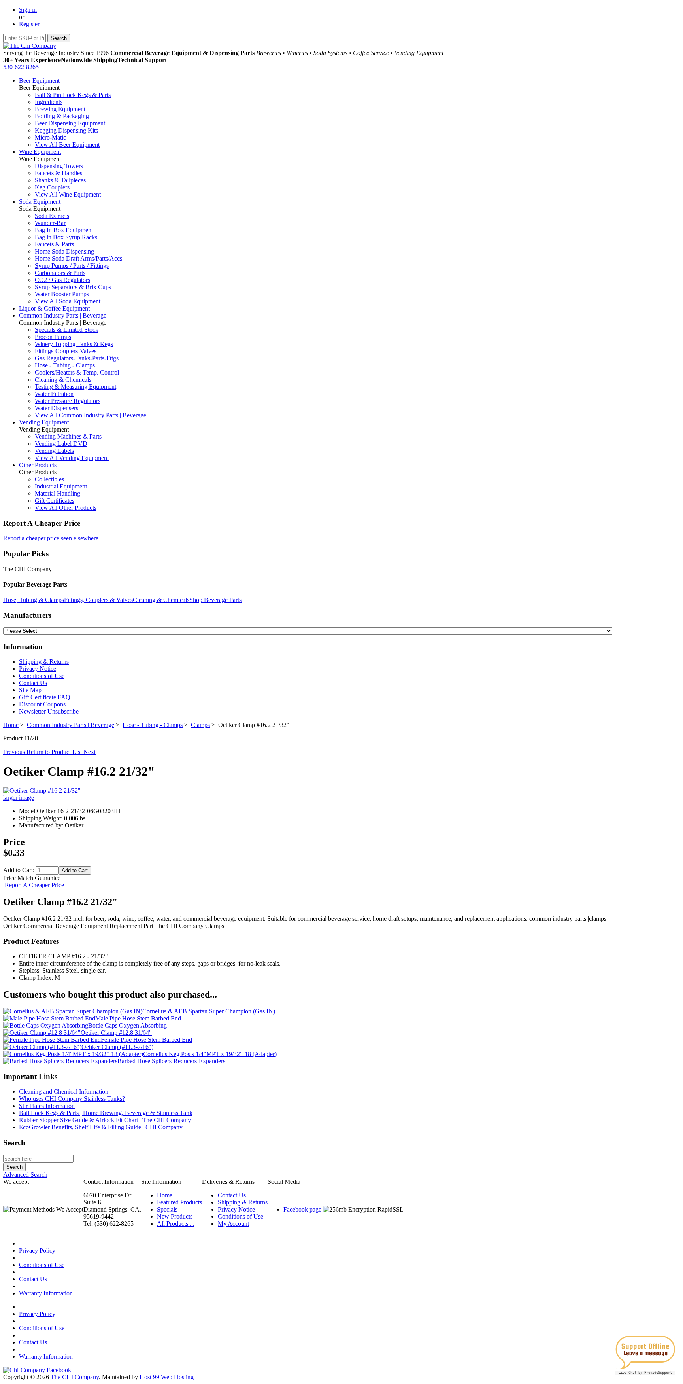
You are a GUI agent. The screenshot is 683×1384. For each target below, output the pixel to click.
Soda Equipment (39, 201)
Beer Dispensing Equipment (70, 123)
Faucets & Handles (58, 173)
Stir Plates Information (47, 1105)
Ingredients (48, 101)
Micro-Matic (50, 137)
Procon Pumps (53, 336)
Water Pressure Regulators (67, 401)
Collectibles (49, 479)
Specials (167, 1209)
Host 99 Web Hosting (167, 1377)
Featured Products (179, 1202)
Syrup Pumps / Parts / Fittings (72, 265)
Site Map (30, 690)
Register (29, 24)
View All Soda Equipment (67, 301)
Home (11, 724)
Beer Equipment (39, 80)
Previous (14, 751)
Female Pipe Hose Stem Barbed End (146, 1039)
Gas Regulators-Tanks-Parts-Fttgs (77, 358)
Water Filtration (54, 393)
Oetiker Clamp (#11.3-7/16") (117, 1046)
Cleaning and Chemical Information (63, 1091)
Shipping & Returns (44, 661)
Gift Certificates (54, 500)
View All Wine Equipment (68, 194)
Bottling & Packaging (62, 116)
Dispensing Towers (59, 166)
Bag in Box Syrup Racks (66, 237)
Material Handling (57, 493)
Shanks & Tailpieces (60, 180)
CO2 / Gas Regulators (62, 279)
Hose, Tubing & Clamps (33, 599)
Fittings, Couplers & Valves (98, 599)
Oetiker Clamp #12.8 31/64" (116, 1032)
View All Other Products (65, 507)
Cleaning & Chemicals (63, 379)
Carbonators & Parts (60, 272)
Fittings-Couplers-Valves (65, 351)
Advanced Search (25, 1174)
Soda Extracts (52, 215)
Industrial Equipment (61, 486)
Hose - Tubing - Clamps (65, 365)
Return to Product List (54, 751)
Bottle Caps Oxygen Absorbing (127, 1025)
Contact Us (33, 683)
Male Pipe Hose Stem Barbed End (138, 1018)
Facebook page (302, 1209)
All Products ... (175, 1223)
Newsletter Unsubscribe (49, 711)
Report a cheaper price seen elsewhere (50, 538)
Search (14, 1142)
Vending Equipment (44, 422)
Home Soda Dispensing (64, 251)
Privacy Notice (37, 668)
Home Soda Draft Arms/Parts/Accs (78, 258)
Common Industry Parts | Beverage (62, 315)
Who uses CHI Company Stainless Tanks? (72, 1098)
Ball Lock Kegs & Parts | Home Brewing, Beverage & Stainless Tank (105, 1112)
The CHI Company (75, 1377)
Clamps (200, 724)
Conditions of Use (41, 675)
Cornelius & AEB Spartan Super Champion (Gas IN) (208, 1011)
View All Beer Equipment (67, 144)
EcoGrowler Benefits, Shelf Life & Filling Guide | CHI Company (101, 1127)
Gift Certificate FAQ (44, 697)
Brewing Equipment (60, 109)
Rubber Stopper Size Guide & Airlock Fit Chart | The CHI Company (105, 1120)
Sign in (28, 9)
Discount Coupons (42, 704)
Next (89, 751)
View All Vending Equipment (72, 457)
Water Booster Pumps (62, 294)
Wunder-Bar (50, 223)
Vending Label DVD (61, 443)
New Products (174, 1216)
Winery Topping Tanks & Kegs (74, 344)
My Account (233, 1223)
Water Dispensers (56, 408)
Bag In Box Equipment (64, 230)
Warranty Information (46, 1293)
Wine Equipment (40, 151)
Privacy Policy (37, 1250)
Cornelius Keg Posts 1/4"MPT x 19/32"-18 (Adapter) (210, 1054)
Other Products (38, 465)
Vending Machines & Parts (68, 436)
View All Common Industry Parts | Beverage (90, 415)
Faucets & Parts (54, 244)
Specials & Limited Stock (66, 329)
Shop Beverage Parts (215, 599)
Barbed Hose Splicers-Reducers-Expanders (171, 1061)
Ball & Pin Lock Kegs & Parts (73, 94)
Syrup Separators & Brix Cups (73, 287)
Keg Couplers (52, 187)
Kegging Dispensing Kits (66, 130)
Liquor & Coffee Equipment (54, 308)
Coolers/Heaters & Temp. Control (77, 372)
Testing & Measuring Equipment (75, 386)
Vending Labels (54, 450)
